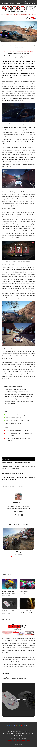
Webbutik (20, 3)
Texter (10, 46)
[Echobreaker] (27, 584)
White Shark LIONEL (8, 611)
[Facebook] (9, 725)
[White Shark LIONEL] (9, 603)
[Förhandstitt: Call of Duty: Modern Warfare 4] (27, 603)
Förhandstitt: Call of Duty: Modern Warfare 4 (27, 612)
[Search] (27, 18)
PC (27, 46)
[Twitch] (29, 725)
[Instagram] (7, 725)
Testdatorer (19, 2)
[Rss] (16, 725)
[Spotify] (19, 725)
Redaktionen (10, 2)
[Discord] (14, 725)
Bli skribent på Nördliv (8, 3)
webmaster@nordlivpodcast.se (18, 740)
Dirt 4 (18, 552)
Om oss (3, 2)
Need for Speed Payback (9, 486)
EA (24, 473)
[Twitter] (12, 725)
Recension (21, 486)
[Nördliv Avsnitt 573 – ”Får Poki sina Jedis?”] (9, 584)
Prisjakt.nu (9, 469)
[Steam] (27, 725)
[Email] (24, 725)
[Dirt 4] (18, 539)
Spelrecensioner (19, 46)
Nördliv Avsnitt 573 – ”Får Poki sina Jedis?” (9, 592)
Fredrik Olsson (8, 56)
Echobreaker (24, 592)
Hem (3, 46)
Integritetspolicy (29, 3)
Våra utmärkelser (30, 2)
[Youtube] (21, 725)
